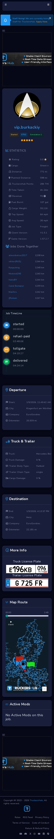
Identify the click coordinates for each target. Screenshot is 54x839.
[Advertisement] (27, 59)
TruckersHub (36, 800)
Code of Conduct (40, 822)
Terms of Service (21, 822)
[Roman (13, 298)
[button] (30, 666)
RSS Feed (28, 817)
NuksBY (13, 279)
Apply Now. (42, 21)
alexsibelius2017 (18, 255)
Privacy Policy (42, 817)
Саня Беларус (16, 285)
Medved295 (15, 273)
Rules (18, 817)
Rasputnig (14, 267)
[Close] (50, 18)
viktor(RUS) (15, 261)
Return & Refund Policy (37, 828)
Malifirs (13, 292)
